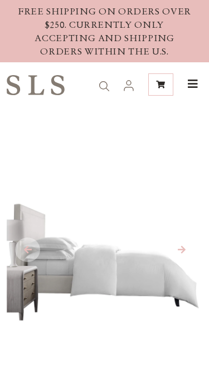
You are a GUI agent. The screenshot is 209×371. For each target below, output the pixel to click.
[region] (104, 31)
